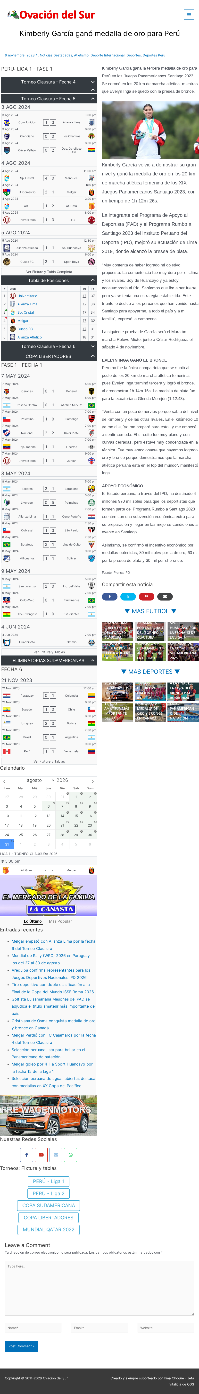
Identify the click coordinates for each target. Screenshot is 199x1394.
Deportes (133, 55)
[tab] (33, 921)
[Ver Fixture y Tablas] (49, 652)
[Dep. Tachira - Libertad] (49, 444)
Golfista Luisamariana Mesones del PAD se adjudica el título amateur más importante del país (54, 1006)
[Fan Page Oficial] (26, 1155)
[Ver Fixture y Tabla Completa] (49, 271)
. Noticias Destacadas (55, 55)
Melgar (22, 321)
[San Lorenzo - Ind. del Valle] (49, 584)
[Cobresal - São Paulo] (49, 528)
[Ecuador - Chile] (49, 707)
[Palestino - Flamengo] (49, 416)
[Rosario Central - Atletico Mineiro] (49, 403)
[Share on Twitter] (128, 597)
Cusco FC (25, 329)
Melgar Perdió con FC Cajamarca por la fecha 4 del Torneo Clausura (150, 625)
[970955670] (70, 1155)
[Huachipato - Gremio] (49, 640)
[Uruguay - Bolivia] (49, 721)
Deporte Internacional (107, 55)
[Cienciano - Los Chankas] (49, 134)
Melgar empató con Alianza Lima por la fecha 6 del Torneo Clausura (117, 625)
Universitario (27, 296)
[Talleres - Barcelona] (49, 486)
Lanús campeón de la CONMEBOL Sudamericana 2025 (183, 648)
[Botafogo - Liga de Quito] (49, 542)
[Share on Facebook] (109, 597)
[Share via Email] (165, 597)
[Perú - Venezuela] (49, 749)
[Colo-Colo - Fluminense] (49, 598)
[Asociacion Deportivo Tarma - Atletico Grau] (49, 203)
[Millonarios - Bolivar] (49, 556)
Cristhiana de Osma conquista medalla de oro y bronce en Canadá (150, 706)
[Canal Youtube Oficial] (41, 1155)
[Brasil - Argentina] (49, 735)
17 (84, 296)
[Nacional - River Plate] (49, 430)
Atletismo (81, 55)
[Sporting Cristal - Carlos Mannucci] (49, 176)
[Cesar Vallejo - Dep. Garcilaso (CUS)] (49, 148)
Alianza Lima (27, 304)
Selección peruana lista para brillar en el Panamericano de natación (183, 703)
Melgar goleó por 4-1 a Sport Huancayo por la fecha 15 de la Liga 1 (183, 625)
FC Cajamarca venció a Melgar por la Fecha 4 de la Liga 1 (117, 648)
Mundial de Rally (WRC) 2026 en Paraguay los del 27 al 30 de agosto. (117, 685)
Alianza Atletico (29, 337)
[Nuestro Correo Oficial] (56, 1155)
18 (84, 337)
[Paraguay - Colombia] (49, 693)
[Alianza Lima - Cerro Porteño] (49, 514)
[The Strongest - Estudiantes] (49, 612)
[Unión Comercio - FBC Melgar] (49, 190)
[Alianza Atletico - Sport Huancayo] (49, 245)
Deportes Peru (154, 55)
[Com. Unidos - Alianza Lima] (49, 120)
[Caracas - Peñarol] (49, 389)
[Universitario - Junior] (49, 458)
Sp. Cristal (25, 312)
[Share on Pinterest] (146, 597)
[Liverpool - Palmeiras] (49, 500)
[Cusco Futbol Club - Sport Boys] (49, 259)
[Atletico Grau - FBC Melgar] (48, 870)
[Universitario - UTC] (49, 217)
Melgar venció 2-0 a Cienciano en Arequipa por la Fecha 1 (149, 648)
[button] (49, 82)
